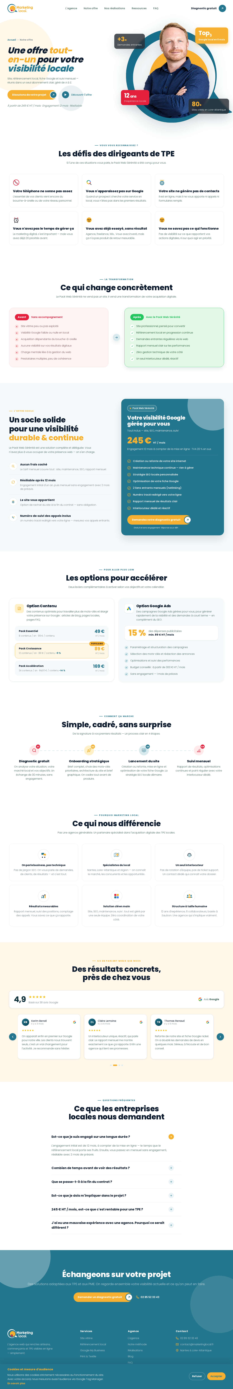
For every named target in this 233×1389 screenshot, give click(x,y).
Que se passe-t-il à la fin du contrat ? (82, 1182)
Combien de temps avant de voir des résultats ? (91, 1168)
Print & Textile (88, 1356)
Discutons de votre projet (29, 95)
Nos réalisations (114, 8)
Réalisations (135, 1350)
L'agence (71, 8)
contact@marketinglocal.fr (197, 1344)
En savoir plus (16, 1383)
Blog (130, 1356)
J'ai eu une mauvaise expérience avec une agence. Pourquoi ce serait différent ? (108, 1225)
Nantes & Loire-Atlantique (196, 1350)
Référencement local (93, 1344)
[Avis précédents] (12, 1036)
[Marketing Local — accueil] (20, 8)
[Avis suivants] (220, 1036)
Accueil (11, 39)
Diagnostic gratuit (204, 8)
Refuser (197, 1376)
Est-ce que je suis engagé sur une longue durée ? (91, 1136)
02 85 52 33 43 (189, 1338)
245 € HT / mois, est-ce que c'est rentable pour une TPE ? (97, 1209)
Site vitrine (86, 1338)
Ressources (139, 8)
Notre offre (91, 8)
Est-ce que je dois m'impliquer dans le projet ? (89, 1195)
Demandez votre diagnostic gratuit (156, 520)
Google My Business (92, 1350)
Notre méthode (137, 1344)
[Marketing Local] (20, 1333)
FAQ (155, 8)
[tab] (111, 1065)
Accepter (216, 1376)
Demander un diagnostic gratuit (100, 1297)
